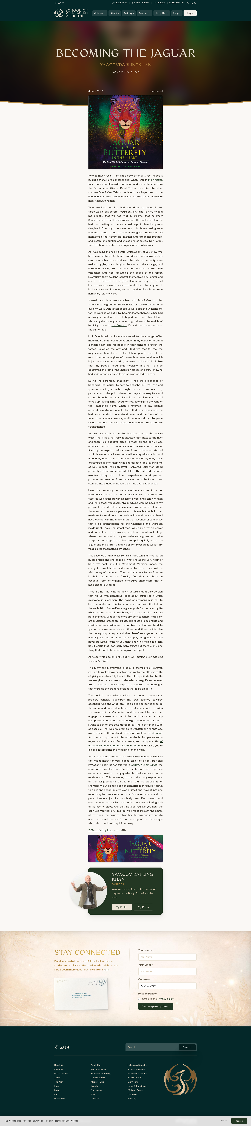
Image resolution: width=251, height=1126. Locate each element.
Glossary (132, 1099)
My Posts (143, 907)
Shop (176, 13)
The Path (58, 1082)
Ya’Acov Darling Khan (100, 830)
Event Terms (133, 1082)
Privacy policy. (166, 998)
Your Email (145, 964)
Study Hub (161, 13)
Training (128, 13)
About (114, 13)
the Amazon (155, 179)
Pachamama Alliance (137, 1074)
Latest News (120, 2)
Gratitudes (59, 1099)
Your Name (145, 950)
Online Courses (98, 1078)
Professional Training (101, 1074)
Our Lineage (96, 1090)
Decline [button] (224, 1121)
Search (94, 1086)
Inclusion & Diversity (137, 1065)
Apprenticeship (98, 1069)
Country (144, 979)
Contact (161, 2)
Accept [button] (239, 1121)
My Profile (122, 907)
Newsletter (178, 2)
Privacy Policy (134, 1078)
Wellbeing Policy (135, 1090)
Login (190, 13)
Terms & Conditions (137, 1086)
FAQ (93, 1094)
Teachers (144, 13)
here (106, 969)
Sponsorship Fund (136, 1069)
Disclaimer (132, 1094)
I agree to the (157, 998)
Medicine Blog (97, 1082)
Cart (56, 1094)
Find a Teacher (142, 2)
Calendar (99, 13)
